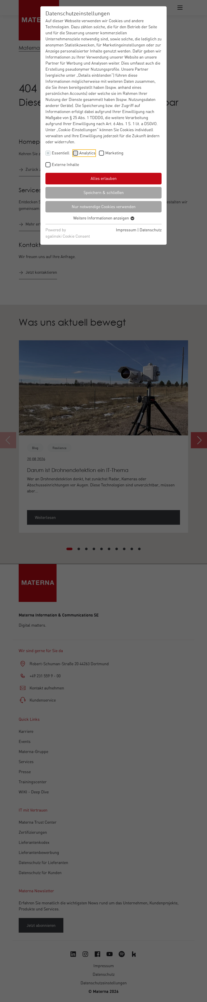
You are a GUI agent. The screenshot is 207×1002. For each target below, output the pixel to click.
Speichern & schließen (104, 192)
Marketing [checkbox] (114, 152)
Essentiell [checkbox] (60, 152)
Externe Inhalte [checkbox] (65, 164)
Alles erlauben (104, 178)
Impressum (126, 229)
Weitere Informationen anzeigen (101, 217)
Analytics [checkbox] (87, 152)
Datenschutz (151, 229)
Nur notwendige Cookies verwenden (104, 206)
